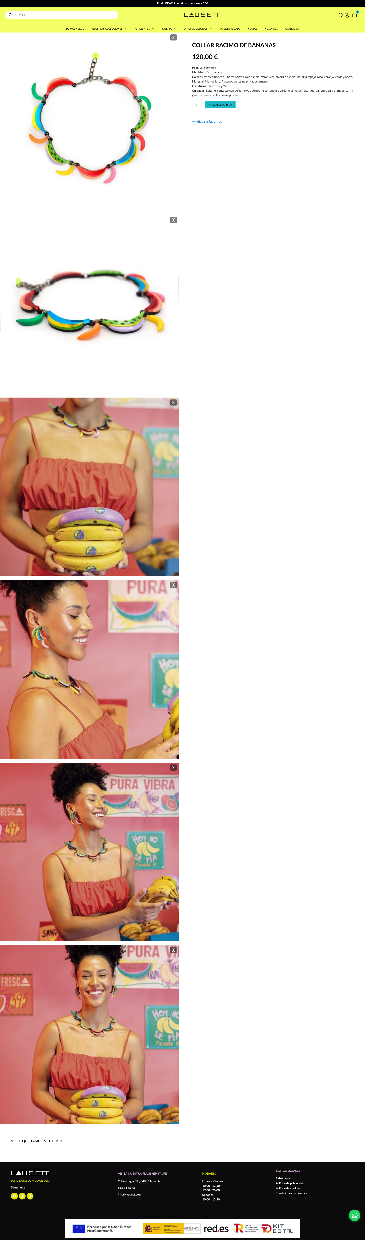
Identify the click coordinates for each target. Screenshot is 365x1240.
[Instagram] (22, 1196)
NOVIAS (252, 28)
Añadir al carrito (220, 104)
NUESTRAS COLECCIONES (107, 28)
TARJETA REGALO (230, 28)
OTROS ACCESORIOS (196, 28)
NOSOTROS (271, 28)
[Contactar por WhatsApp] (354, 1215)
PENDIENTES (142, 28)
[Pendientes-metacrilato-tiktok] (30, 1196)
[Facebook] (14, 1196)
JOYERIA (167, 28)
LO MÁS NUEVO (75, 28)
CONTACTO (292, 28)
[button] (207, 121)
